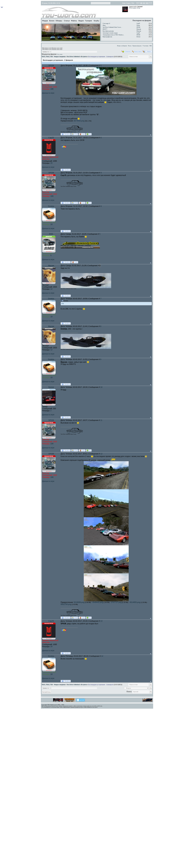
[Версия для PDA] (140, 4)
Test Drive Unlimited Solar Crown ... (112, 27)
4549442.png (97, 602)
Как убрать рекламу (108, 31)
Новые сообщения (122, 45)
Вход (138, 8)
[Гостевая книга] (137, 4)
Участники (145, 45)
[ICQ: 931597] (89, 134)
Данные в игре (48, 93)
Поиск (129, 45)
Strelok (51, 387)
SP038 (138, 27)
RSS (151, 45)
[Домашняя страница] (82, 134)
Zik (58, 54)
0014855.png (135, 602)
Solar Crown (126, 3)
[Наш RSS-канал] (147, 4)
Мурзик (139, 29)
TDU (132, 3)
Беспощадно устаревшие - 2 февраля (100, 56)
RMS (51, 234)
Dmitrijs (51, 206)
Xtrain (138, 25)
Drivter (138, 37)
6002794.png (66, 604)
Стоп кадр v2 (106, 23)
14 (102, 656)
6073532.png (79, 121)
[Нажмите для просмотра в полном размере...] (106, 489)
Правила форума (136, 45)
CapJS (138, 23)
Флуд (104, 25)
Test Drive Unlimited (73, 56)
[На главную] (81, 12)
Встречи (84, 56)
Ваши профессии (107, 37)
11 (101, 420)
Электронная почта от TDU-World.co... (113, 35)
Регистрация (132, 8)
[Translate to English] (144, 4)
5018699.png (79, 602)
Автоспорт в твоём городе (110, 33)
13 (101, 621)
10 (101, 387)
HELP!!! (105, 29)
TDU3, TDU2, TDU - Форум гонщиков (53, 56)
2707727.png (116, 602)
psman (61, 54)
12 (101, 454)
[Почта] (150, 4)
